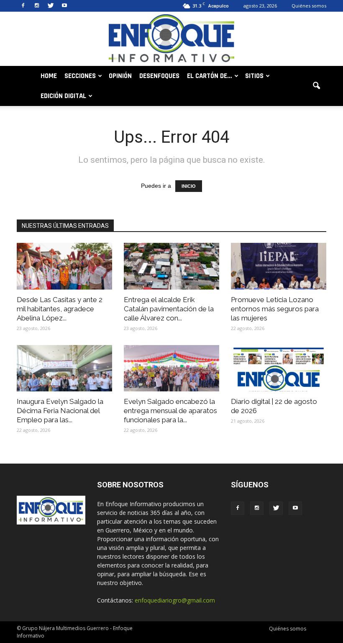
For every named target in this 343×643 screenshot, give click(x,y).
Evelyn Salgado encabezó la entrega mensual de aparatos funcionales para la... (170, 410)
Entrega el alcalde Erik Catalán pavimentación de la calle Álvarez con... (169, 308)
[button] (316, 86)
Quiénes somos (309, 6)
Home (49, 76)
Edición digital (63, 96)
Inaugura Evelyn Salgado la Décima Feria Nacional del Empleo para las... (60, 410)
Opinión (120, 76)
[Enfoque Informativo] (171, 39)
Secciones (80, 76)
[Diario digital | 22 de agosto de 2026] (278, 368)
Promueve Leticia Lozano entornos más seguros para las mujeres (275, 308)
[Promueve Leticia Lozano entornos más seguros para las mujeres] (278, 266)
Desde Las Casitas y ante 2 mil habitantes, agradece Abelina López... (59, 308)
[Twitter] (50, 6)
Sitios (254, 76)
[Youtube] (64, 6)
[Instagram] (37, 6)
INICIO (189, 186)
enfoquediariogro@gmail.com (175, 600)
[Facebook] (23, 6)
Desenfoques (159, 76)
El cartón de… (209, 76)
